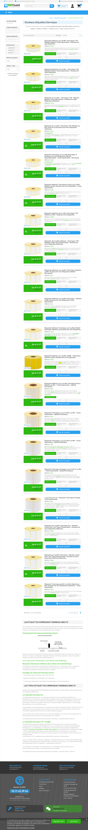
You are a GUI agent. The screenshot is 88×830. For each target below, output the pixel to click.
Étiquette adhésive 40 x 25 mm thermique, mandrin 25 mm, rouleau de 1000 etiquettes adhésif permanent (63, 271)
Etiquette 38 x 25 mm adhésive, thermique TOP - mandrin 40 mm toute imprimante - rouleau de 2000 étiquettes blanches (62, 242)
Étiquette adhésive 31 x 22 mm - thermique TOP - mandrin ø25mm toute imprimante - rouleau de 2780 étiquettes (62, 70)
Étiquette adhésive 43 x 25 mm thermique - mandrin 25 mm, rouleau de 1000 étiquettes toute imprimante (63, 300)
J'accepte (73, 821)
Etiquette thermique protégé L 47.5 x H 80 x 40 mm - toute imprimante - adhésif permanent (63, 470)
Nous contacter (68, 798)
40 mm (11, 50)
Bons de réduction (44, 790)
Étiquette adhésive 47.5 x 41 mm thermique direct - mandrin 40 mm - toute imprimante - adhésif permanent (63, 385)
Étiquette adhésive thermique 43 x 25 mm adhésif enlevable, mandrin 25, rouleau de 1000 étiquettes (63, 328)
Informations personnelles (46, 782)
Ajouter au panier (64, 61)
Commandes (42, 784)
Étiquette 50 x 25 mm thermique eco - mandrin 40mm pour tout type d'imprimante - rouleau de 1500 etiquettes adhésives (62, 527)
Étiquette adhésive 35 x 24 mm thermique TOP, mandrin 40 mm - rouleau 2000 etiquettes (61, 214)
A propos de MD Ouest (70, 788)
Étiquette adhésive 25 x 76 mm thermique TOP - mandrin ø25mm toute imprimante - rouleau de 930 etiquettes (62, 42)
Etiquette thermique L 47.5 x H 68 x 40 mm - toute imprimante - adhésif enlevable (63, 441)
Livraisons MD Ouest (69, 782)
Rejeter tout (58, 821)
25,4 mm (11, 48)
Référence (47, 46)
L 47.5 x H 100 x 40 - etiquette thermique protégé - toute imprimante (63, 498)
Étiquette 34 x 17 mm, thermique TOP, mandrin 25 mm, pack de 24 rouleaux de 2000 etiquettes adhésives (62, 127)
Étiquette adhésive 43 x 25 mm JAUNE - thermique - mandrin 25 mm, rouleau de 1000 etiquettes (63, 356)
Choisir (65, 35)
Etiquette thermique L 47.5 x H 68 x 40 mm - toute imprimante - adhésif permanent (63, 413)
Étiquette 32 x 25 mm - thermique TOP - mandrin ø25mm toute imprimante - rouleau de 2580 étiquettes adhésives (62, 99)
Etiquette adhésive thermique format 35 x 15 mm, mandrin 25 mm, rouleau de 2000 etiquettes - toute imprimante (63, 186)
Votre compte (44, 779)
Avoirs (41, 786)
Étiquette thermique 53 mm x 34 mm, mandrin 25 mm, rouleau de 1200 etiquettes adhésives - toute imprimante (63, 585)
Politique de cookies (13, 828)
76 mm (10, 52)
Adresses (41, 788)
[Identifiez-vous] (72, 7)
